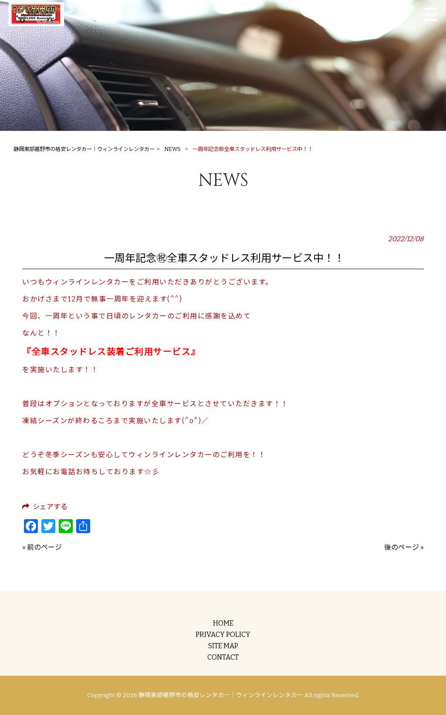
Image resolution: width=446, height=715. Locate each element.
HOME (223, 623)
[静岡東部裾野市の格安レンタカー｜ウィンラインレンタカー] (36, 14)
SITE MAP (223, 646)
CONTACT (223, 657)
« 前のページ (42, 547)
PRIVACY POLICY (223, 634)
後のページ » (404, 547)
